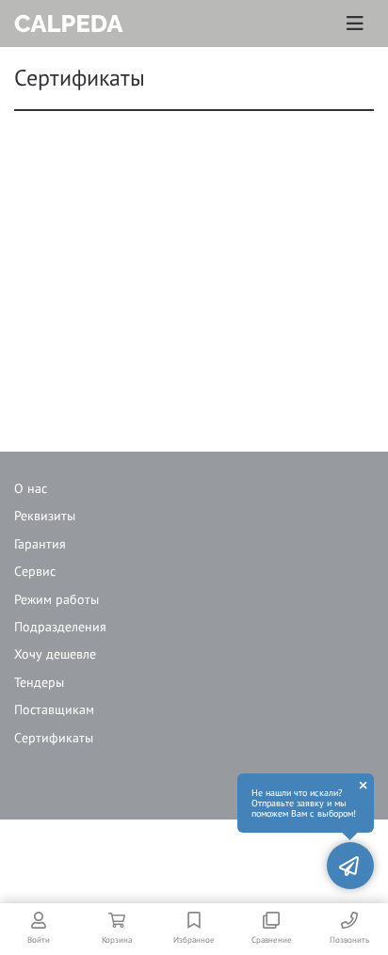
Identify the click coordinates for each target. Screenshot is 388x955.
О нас (30, 488)
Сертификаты (53, 737)
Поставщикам (54, 709)
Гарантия (40, 543)
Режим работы (56, 599)
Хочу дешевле (55, 653)
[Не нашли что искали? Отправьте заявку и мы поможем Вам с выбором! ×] (350, 865)
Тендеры (39, 682)
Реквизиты (44, 515)
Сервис (35, 571)
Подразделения (60, 626)
